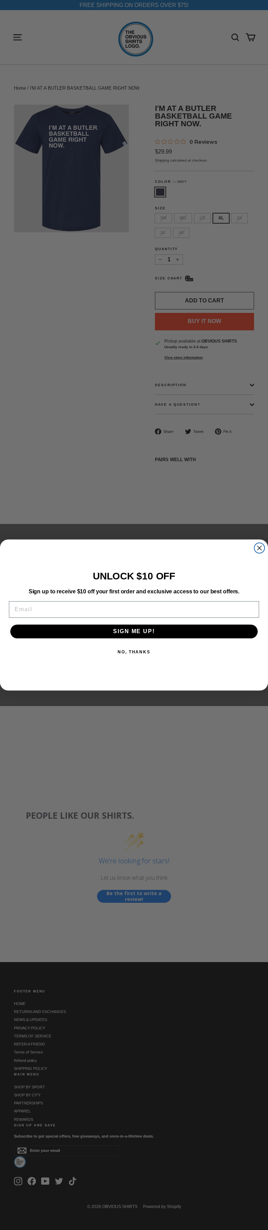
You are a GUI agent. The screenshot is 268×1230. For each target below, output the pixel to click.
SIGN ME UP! (134, 632)
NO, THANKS (134, 652)
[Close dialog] (259, 548)
